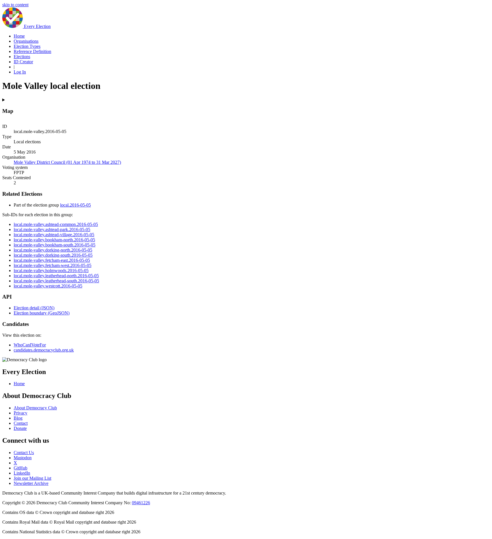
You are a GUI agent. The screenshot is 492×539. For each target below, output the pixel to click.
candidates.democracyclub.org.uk (44, 350)
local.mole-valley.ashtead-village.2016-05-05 (54, 234)
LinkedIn (22, 473)
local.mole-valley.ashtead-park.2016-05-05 (52, 229)
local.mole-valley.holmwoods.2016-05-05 (51, 270)
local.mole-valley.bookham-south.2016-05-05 (54, 244)
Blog (18, 418)
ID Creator (23, 61)
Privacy (20, 413)
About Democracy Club (35, 407)
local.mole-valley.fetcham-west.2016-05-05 (52, 265)
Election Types (27, 46)
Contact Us (24, 452)
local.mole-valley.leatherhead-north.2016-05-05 (56, 275)
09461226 (141, 502)
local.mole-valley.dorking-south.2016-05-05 (53, 255)
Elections (22, 56)
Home (19, 36)
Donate (20, 428)
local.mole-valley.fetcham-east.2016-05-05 (52, 260)
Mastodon (23, 457)
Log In (20, 72)
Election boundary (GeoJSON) (41, 313)
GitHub (20, 468)
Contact (21, 423)
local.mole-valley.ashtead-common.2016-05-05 (56, 224)
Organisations (26, 41)
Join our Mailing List (32, 478)
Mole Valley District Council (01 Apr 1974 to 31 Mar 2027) (67, 162)
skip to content (15, 4)
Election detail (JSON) (34, 307)
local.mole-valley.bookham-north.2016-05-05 (54, 239)
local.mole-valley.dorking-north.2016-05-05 (53, 250)
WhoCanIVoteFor (30, 344)
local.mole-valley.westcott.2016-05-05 (48, 285)
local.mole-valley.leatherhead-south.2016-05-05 (56, 280)
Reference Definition (32, 51)
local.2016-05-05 (75, 205)
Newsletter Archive (31, 483)
